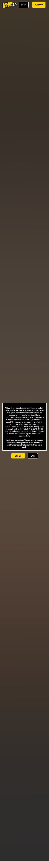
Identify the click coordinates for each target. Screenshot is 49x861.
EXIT (32, 456)
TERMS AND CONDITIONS (33, 429)
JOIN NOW (39, 5)
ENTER (18, 456)
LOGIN (23, 5)
